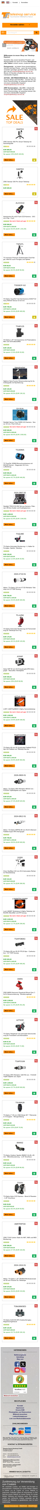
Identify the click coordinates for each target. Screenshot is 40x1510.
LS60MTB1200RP (20, 899)
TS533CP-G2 (20, 285)
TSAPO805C (19, 939)
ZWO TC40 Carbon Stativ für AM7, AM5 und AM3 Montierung (19, 1238)
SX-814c (20, 409)
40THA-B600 (19, 696)
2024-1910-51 (20, 1265)
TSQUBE (20, 534)
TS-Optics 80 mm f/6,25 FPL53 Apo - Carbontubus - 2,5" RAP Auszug (19, 952)
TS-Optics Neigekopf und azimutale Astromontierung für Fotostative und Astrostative (19, 1034)
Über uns (20, 1359)
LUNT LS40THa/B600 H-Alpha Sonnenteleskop (19, 709)
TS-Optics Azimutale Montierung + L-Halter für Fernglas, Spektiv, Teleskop (18, 547)
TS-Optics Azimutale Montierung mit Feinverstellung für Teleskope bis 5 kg (19, 629)
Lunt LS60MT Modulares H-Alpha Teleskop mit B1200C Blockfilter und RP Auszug (19, 912)
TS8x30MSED (20, 1306)
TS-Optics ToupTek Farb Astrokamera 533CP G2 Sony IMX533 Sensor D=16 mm (19, 299)
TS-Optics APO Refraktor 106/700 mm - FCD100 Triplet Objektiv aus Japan (19, 1075)
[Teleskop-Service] (20, 16)
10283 (20, 857)
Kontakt (15, 2)
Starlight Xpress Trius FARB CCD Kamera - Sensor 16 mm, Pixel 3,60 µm (19, 423)
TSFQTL (20, 244)
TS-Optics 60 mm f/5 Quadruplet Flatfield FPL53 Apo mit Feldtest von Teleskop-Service (19, 748)
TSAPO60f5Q (20, 735)
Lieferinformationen (20, 1416)
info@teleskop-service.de (13, 1456)
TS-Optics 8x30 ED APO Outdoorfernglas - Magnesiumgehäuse (17, 1320)
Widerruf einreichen (11, 1395)
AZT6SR (20, 1020)
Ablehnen (23, 1506)
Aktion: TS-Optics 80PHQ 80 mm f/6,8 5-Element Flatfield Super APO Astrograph (19, 830)
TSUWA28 (19, 1102)
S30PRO (20, 169)
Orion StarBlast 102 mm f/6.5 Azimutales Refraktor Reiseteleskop (19, 872)
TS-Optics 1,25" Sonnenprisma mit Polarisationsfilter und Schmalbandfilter (19, 340)
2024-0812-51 (20, 816)
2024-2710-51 (20, 574)
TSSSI (20, 1183)
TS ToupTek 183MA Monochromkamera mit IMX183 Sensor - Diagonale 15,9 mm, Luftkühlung (18, 465)
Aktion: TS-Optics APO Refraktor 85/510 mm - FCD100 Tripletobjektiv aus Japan (18, 789)
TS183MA (20, 450)
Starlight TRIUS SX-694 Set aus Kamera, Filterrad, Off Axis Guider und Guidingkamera (19, 507)
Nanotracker (20, 367)
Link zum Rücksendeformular (20, 1418)
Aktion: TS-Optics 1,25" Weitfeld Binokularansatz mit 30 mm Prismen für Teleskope (19, 1279)
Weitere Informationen (11, 1506)
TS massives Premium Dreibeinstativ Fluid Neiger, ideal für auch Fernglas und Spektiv (19, 258)
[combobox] (20, 25)
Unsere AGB (20, 1410)
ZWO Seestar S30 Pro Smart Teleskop (16, 181)
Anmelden (24, 2)
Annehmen (32, 1506)
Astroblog (20, 1357)
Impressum (20, 1408)
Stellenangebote (20, 1355)
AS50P (20, 656)
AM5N (20, 979)
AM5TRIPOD (20, 1224)
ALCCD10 (20, 203)
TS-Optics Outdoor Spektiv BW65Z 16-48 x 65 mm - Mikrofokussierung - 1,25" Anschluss (18, 1156)
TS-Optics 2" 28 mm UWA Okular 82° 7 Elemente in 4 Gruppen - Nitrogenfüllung (19, 1115)
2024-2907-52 (20, 493)
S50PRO (20, 129)
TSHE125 (20, 326)
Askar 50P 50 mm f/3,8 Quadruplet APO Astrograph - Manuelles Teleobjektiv (19, 669)
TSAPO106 (20, 1061)
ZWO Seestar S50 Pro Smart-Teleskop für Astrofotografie (17, 142)
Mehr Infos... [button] (9, 160)
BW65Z (20, 1143)
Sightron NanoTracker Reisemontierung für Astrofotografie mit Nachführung (19, 382)
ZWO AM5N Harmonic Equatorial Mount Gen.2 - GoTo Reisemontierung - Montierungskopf (19, 993)
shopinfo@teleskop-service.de (22, 71)
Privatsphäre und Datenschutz (20, 1412)
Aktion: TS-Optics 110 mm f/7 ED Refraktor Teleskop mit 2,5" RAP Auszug (19, 588)
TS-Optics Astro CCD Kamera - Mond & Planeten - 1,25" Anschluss (19, 1197)
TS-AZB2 (20, 615)
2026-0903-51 (20, 775)
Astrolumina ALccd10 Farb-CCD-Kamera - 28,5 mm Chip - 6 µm (19, 217)
